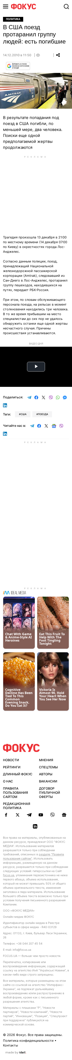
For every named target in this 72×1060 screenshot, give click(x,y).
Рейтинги (11, 767)
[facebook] (6, 815)
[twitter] (17, 815)
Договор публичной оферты (49, 792)
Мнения (46, 760)
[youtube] (41, 815)
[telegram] (29, 815)
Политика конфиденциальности (28, 1041)
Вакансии (48, 781)
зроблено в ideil (16, 1052)
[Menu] (5, 6)
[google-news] (64, 815)
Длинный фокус (17, 774)
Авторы (45, 774)
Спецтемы (48, 767)
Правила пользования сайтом (15, 792)
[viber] (52, 815)
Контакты (10, 1045)
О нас (8, 781)
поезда (43, 414)
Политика (13, 19)
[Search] (66, 6)
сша (23, 414)
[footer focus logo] (21, 748)
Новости (11, 760)
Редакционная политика (16, 806)
